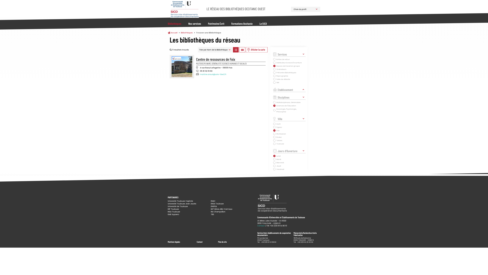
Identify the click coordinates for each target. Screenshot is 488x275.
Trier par (203, 50)
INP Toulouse (173, 209)
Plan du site (222, 241)
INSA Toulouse (174, 211)
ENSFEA (214, 206)
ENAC (213, 201)
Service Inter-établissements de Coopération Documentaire (184, 9)
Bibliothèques (174, 23)
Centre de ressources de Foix (215, 59)
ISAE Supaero (173, 214)
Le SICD (263, 23)
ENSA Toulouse (217, 203)
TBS (212, 214)
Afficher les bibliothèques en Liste (236, 49)
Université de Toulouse (178, 206)
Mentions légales (174, 241)
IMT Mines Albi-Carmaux (221, 209)
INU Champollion (218, 211)
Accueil (174, 33)
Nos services (194, 23)
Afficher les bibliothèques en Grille (242, 49)
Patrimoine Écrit (216, 23)
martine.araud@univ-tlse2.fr (213, 74)
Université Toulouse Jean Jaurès (182, 203)
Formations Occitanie (242, 23)
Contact (200, 241)
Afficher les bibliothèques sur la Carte (257, 49)
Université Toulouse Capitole (180, 201)
